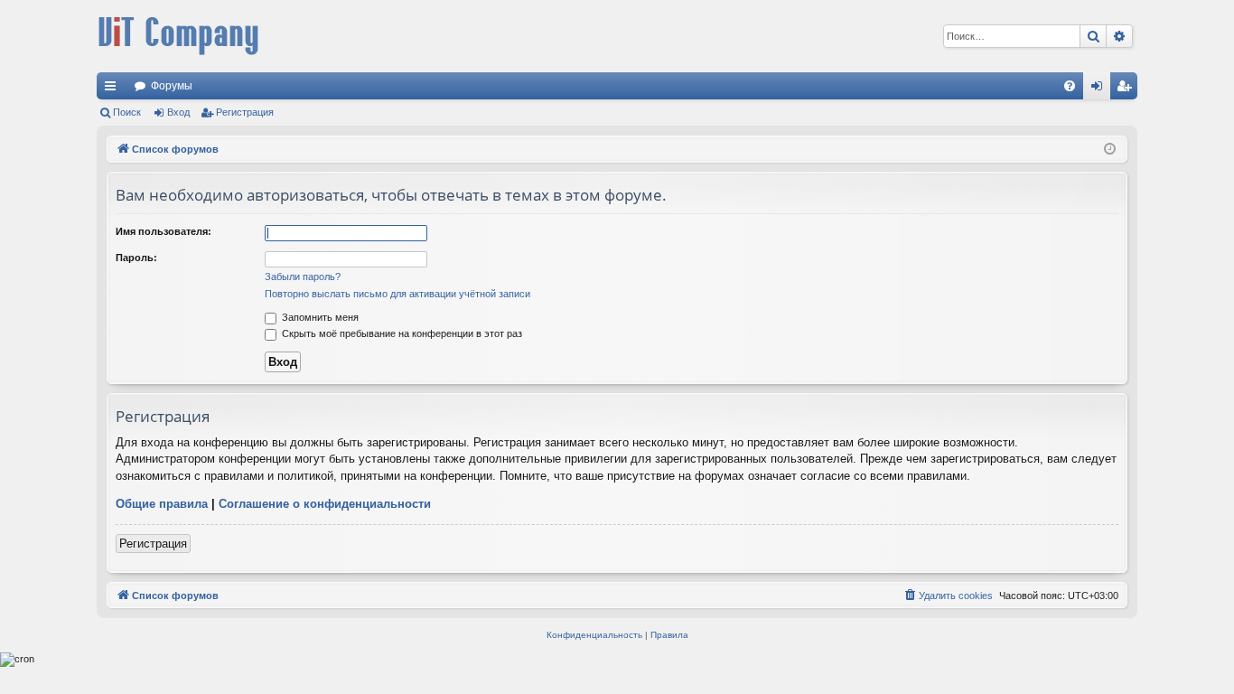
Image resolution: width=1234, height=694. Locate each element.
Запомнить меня (319, 317)
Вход (178, 112)
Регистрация (245, 112)
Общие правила (162, 504)
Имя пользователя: (163, 231)
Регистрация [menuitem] (1127, 89)
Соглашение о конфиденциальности (325, 504)
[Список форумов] (178, 36)
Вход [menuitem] (1100, 89)
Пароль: (136, 257)
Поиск (127, 112)
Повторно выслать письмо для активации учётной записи (397, 293)
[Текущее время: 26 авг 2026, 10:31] (1110, 149)
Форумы (171, 86)
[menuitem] (1069, 85)
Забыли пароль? (303, 276)
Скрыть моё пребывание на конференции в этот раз (400, 333)
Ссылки (114, 89)
